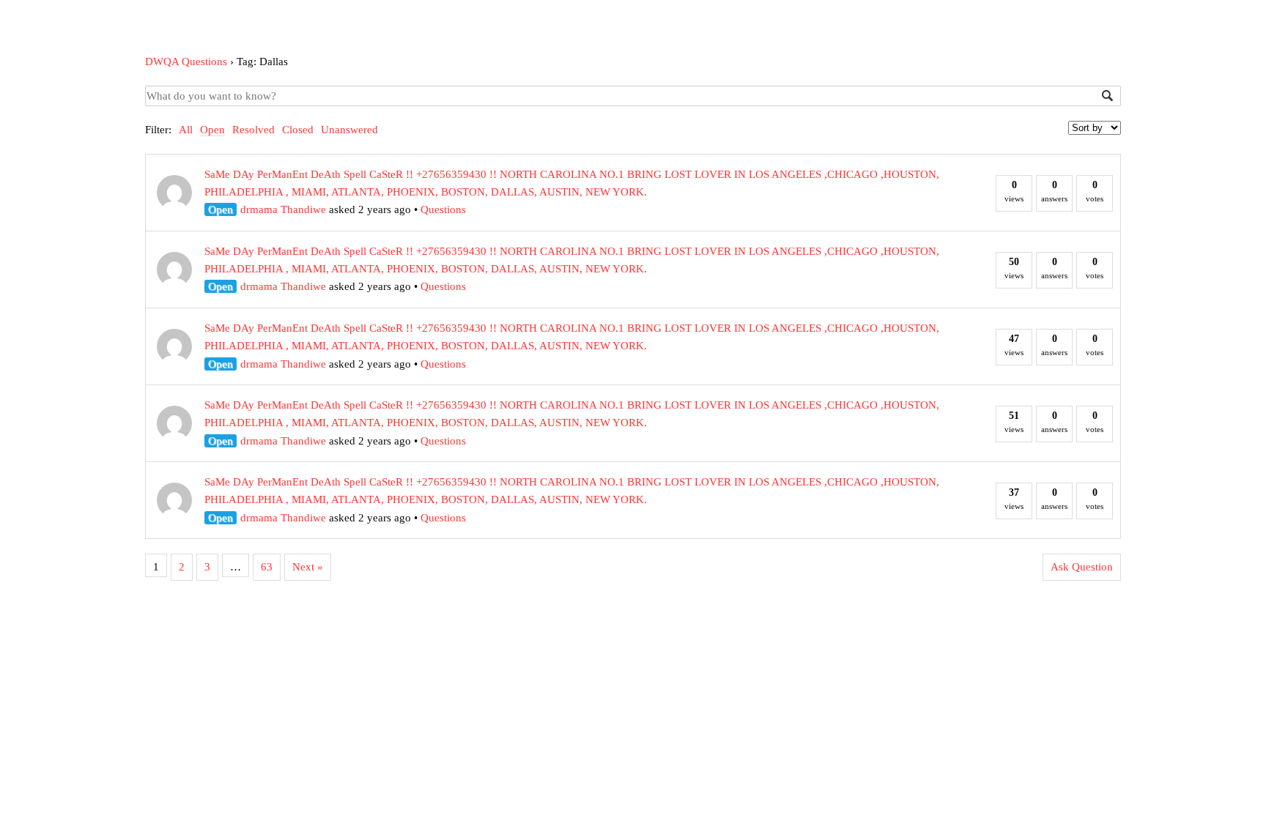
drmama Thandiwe (283, 209)
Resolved (253, 129)
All (186, 129)
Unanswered (349, 129)
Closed (298, 129)
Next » (307, 567)
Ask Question (1082, 567)
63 (267, 567)
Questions (443, 209)
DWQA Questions (186, 61)
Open (212, 129)
